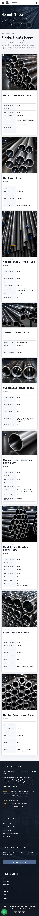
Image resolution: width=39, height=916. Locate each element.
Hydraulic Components (10, 833)
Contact (5, 898)
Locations (6, 891)
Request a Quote (19, 862)
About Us (6, 881)
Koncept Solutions (25, 908)
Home (4, 878)
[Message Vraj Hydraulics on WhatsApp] (4, 911)
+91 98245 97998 (13, 800)
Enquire (6, 99)
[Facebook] (19, 912)
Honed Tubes (7, 823)
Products (6, 884)
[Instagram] (23, 912)
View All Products (9, 837)
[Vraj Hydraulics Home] (12, 2)
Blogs (5, 894)
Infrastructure (8, 888)
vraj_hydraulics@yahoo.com (17, 803)
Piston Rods (7, 830)
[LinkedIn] (15, 912)
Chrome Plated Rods (9, 827)
